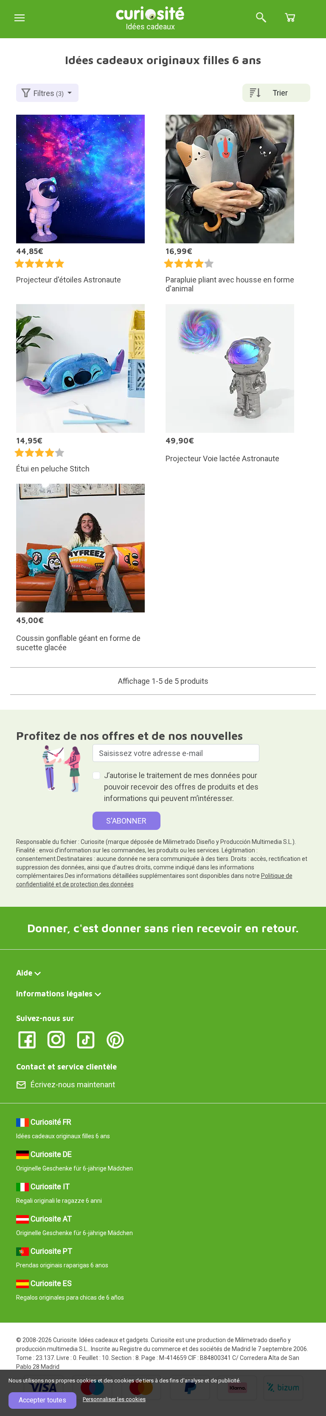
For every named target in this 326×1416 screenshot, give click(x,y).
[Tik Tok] (86, 1039)
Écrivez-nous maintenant (73, 1084)
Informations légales (54, 993)
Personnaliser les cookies (114, 1399)
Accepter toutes (42, 1400)
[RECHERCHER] (261, 18)
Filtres (49, 93)
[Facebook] (27, 1039)
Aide (24, 972)
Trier (280, 92)
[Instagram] (56, 1039)
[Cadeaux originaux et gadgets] (150, 12)
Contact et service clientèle (66, 1066)
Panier (290, 17)
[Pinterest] (115, 1039)
